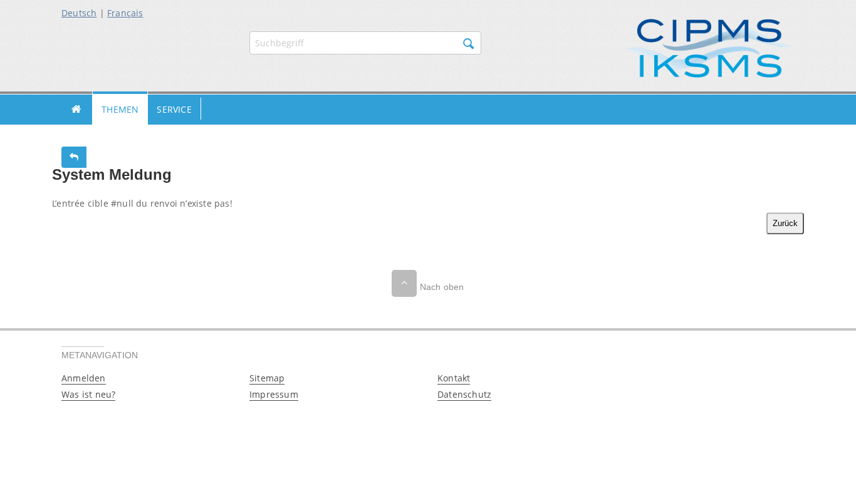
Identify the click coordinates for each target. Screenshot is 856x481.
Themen (120, 109)
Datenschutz (464, 394)
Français (125, 13)
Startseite (77, 109)
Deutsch (79, 13)
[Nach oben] (404, 283)
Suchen (468, 43)
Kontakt (453, 378)
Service (174, 109)
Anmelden (83, 378)
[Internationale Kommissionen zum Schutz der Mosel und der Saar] (710, 47)
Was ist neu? (88, 394)
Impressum (273, 394)
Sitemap (266, 378)
